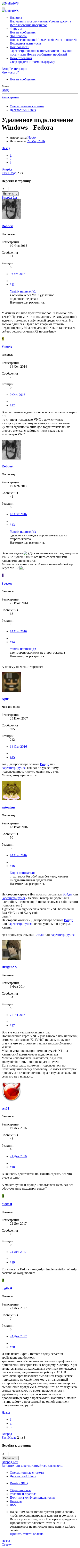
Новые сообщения (22, 32)
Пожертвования (21, 58)
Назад (6, 148)
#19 (12, 1262)
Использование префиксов (28, 25)
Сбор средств (19, 61)
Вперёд (7, 169)
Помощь (16, 1501)
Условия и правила (23, 1494)
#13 (12, 524)
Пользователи (19, 47)
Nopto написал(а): (22, 872)
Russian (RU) (19, 1483)
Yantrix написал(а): (23, 291)
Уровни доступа (59, 21)
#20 (12, 1347)
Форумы (16, 28)
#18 (12, 1167)
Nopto (31, 137)
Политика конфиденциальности (32, 1497)
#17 (12, 1025)
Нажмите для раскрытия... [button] (28, 302)
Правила (16, 17)
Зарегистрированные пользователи (34, 50)
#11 (12, 284)
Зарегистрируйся (13, 768)
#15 (12, 757)
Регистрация (10, 97)
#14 (12, 642)
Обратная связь (20, 1490)
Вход (5, 90)
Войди (44, 764)
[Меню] (3, 8)
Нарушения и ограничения (29, 21)
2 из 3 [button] (21, 173)
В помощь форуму (42, 61)
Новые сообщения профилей (56, 39)
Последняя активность (25, 43)
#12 (12, 405)
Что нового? (18, 36)
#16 (12, 865)
